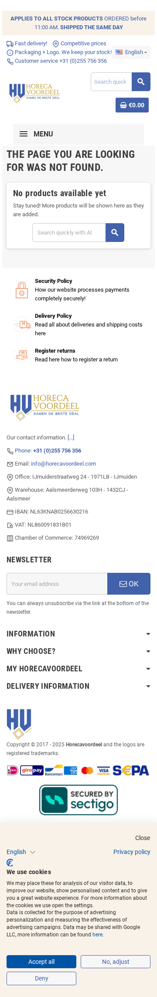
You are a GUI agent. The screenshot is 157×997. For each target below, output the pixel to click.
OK (133, 583)
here (97, 935)
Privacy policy (131, 851)
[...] (71, 437)
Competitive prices (82, 43)
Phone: (48, 450)
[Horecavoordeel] (35, 91)
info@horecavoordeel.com (63, 463)
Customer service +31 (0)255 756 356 (60, 61)
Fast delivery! (30, 43)
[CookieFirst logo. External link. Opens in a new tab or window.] (10, 863)
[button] (21, 852)
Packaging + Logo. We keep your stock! (63, 52)
